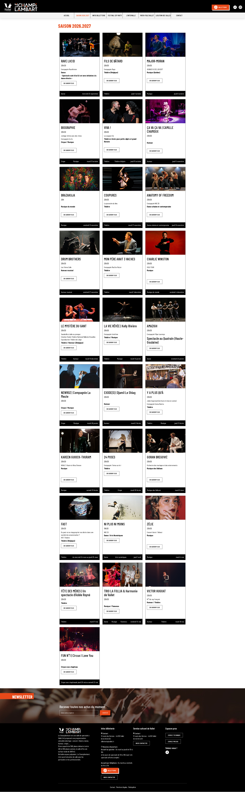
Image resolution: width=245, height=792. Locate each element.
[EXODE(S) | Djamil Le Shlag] (123, 376)
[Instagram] (240, 7)
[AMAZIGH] (165, 310)
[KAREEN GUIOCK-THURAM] (80, 441)
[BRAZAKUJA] (80, 179)
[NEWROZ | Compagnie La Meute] (80, 376)
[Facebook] (235, 7)
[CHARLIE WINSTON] (165, 243)
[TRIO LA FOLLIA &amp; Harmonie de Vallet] (123, 575)
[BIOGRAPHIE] (80, 111)
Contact (112, 787)
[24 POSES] (123, 441)
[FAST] (80, 508)
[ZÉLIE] (165, 508)
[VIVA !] (123, 111)
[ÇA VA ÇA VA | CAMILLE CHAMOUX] (165, 111)
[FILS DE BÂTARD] (123, 45)
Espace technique (174, 735)
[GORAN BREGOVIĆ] (165, 441)
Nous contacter (109, 777)
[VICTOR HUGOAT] (165, 575)
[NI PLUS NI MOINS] (123, 508)
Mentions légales (121, 787)
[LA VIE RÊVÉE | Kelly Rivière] (123, 310)
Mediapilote (132, 787)
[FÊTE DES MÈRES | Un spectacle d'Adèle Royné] (80, 575)
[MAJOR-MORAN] (165, 45)
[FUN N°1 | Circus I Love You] (80, 639)
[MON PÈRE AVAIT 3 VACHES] (123, 243)
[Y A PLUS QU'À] (165, 376)
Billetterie (222, 7)
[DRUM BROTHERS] (80, 243)
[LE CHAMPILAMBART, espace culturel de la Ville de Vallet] (27, 11)
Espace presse (173, 741)
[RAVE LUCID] (80, 45)
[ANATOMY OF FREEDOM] (165, 179)
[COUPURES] (123, 179)
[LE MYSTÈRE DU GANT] (80, 310)
